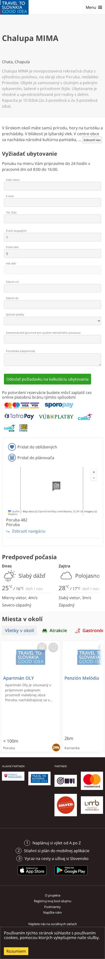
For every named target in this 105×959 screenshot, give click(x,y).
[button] (94, 472)
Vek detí (11, 263)
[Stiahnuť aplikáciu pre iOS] (32, 876)
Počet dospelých (16, 230)
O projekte (52, 895)
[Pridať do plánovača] (42, 647)
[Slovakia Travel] (14, 7)
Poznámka (20, 351)
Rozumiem (16, 951)
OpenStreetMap (47, 511)
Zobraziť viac (92, 140)
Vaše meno (13, 179)
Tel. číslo (11, 212)
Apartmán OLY (18, 678)
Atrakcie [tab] (58, 630)
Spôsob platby (15, 314)
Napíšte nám (52, 912)
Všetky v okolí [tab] (19, 630)
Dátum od (12, 281)
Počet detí (12, 247)
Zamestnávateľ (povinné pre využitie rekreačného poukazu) (43, 332)
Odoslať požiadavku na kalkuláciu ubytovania (47, 379)
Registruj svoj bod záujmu (52, 901)
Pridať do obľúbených (37, 447)
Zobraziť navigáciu (28, 531)
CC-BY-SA (78, 511)
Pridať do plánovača (35, 457)
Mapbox (12, 514)
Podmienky (52, 907)
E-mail (10, 196)
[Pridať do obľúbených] (53, 647)
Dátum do (12, 298)
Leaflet (15, 511)
